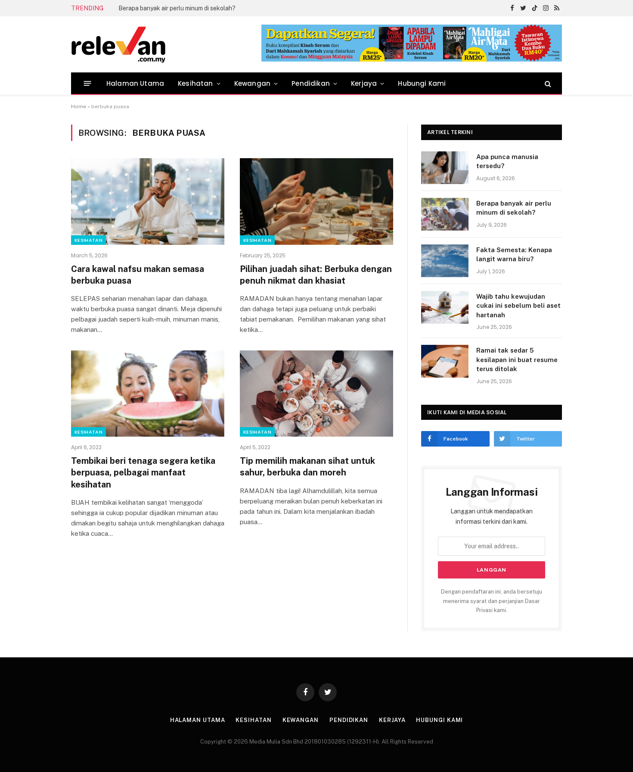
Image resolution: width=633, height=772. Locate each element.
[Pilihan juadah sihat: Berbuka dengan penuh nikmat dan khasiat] (316, 201)
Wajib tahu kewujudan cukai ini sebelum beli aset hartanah (518, 306)
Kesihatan (195, 83)
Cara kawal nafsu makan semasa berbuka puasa (137, 275)
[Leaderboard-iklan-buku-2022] (411, 59)
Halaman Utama (135, 83)
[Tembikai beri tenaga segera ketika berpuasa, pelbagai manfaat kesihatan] (147, 393)
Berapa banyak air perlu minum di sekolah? (177, 8)
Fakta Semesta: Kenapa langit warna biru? (514, 254)
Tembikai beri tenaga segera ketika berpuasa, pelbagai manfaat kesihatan (143, 472)
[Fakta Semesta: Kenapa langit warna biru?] (445, 260)
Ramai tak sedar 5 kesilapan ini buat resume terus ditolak (517, 359)
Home (78, 106)
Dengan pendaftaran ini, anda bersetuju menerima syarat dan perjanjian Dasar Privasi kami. (491, 600)
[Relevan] (167, 44)
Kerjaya (364, 83)
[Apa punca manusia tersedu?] (445, 167)
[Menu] (87, 83)
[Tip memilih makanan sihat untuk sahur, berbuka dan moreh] (316, 393)
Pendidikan (311, 83)
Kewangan (252, 83)
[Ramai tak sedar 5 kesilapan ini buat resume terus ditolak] (445, 361)
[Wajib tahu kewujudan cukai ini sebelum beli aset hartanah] (445, 307)
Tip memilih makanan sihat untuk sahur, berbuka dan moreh (307, 467)
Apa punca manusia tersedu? (507, 161)
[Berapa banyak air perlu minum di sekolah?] (445, 214)
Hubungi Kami (422, 83)
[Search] (547, 83)
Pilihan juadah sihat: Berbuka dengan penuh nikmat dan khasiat (316, 275)
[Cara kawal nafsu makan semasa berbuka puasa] (147, 201)
